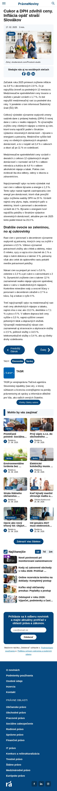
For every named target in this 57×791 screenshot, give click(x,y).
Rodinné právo (15, 729)
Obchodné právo (16, 712)
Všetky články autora (28, 402)
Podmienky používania (19, 675)
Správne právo (14, 734)
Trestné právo (14, 759)
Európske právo (15, 775)
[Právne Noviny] (28, 3)
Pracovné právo (15, 718)
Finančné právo (15, 740)
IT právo (11, 748)
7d (44, 551)
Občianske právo (16, 707)
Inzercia (10, 686)
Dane (11, 33)
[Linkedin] (33, 74)
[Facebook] (24, 74)
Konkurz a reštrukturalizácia (22, 753)
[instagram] (28, 74)
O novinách (13, 670)
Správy (29, 361)
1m (50, 551)
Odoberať (28, 637)
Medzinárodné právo (18, 770)
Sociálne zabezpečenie (19, 723)
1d (37, 551)
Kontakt (10, 692)
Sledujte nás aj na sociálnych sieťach (28, 69)
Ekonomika (17, 361)
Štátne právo (13, 764)
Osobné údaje (14, 681)
